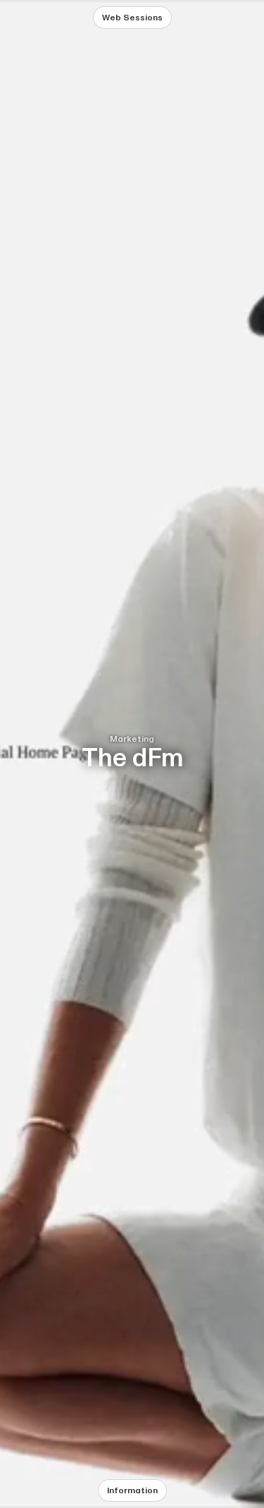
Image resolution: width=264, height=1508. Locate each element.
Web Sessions (132, 17)
